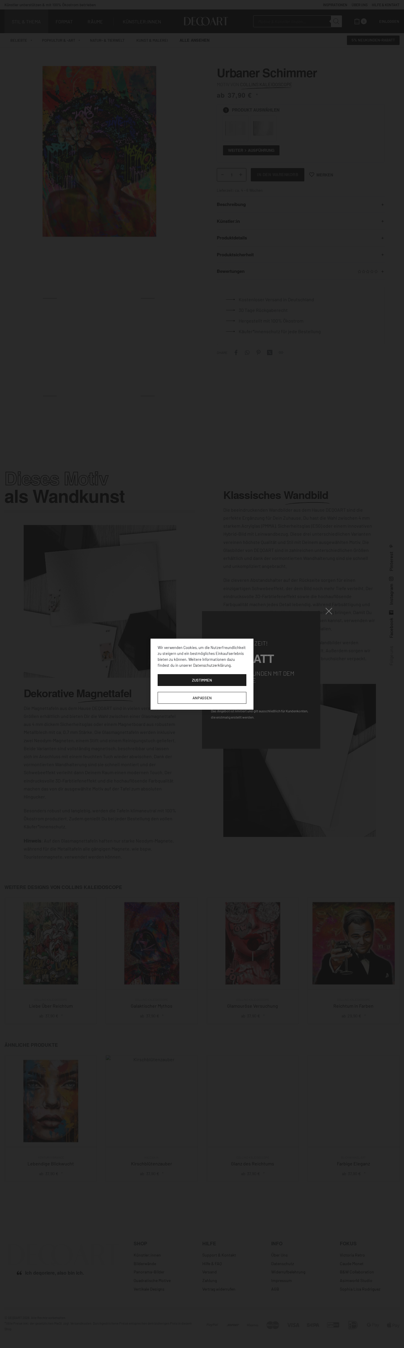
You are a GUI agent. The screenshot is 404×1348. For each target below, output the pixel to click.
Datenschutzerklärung (212, 665)
